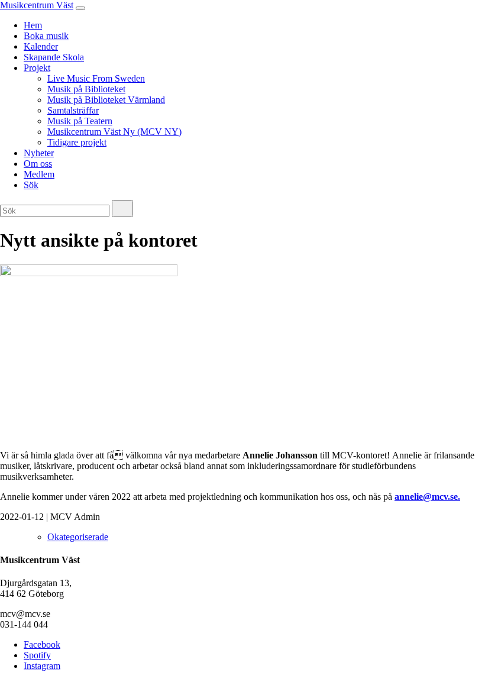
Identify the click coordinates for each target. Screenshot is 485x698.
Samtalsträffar (73, 110)
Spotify (37, 655)
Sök (31, 185)
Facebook (42, 644)
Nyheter (39, 153)
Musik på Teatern (79, 121)
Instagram (42, 666)
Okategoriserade (77, 537)
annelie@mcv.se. (427, 497)
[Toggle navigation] (80, 8)
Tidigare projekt (76, 142)
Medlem (39, 174)
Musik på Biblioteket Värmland (106, 100)
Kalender (41, 46)
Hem (33, 25)
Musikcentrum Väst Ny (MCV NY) (114, 132)
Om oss (38, 164)
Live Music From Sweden (96, 78)
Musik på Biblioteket (86, 89)
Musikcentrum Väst (36, 5)
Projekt (37, 68)
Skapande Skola (54, 57)
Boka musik (46, 36)
